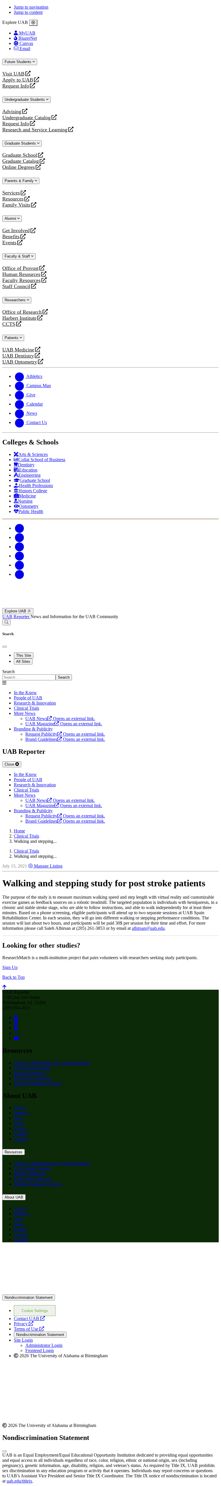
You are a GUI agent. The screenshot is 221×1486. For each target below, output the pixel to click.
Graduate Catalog (20, 161)
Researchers (16, 300)
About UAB (14, 1197)
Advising (11, 112)
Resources (13, 199)
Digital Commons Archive (38, 1083)
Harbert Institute (19, 318)
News (19, 1123)
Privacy (23, 1323)
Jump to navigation (31, 7)
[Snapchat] (19, 565)
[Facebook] (19, 528)
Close (10, 764)
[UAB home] (110, 605)
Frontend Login (39, 1350)
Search (8, 671)
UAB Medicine (18, 350)
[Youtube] (19, 555)
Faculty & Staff (18, 256)
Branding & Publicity (33, 728)
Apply (19, 1107)
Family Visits (16, 205)
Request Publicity (30, 1073)
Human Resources (21, 274)
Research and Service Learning (34, 130)
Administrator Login (43, 1345)
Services (11, 193)
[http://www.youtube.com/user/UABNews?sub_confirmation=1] (16, 1038)
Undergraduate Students (25, 99)
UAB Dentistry (18, 356)
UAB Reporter (16, 616)
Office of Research (22, 312)
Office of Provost (20, 268)
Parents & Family (20, 181)
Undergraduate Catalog (26, 118)
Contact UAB (29, 1318)
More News (24, 713)
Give (18, 1118)
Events (10, 243)
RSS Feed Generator (33, 1078)
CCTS (10, 324)
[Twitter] (19, 537)
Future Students (19, 62)
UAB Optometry (19, 362)
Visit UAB (13, 74)
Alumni (11, 218)
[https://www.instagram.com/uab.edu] (16, 1027)
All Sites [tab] (23, 661)
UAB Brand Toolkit (32, 1067)
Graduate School (19, 155)
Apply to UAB (17, 80)
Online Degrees (18, 167)
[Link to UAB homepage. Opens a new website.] (52, 1256)
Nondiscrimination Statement (29, 1297)
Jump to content (28, 12)
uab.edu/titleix (19, 1481)
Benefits (11, 237)
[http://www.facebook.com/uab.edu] (16, 1017)
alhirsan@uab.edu (148, 928)
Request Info (15, 86)
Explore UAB (16, 611)
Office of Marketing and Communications (52, 1062)
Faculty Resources (21, 280)
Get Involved (16, 231)
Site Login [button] (23, 1340)
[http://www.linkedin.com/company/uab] (16, 1022)
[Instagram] (19, 546)
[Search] (6, 622)
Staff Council (16, 286)
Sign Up (10, 967)
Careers (21, 1133)
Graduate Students (21, 143)
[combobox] (29, 677)
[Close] (33, 23)
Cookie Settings (35, 1311)
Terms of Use (29, 1328)
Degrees (21, 1112)
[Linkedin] (19, 574)
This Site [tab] (23, 655)
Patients (12, 338)
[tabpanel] (110, 674)
